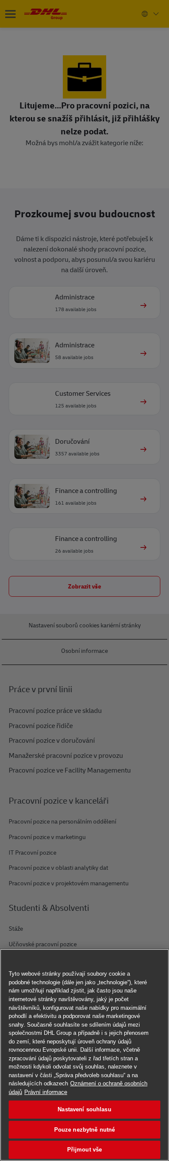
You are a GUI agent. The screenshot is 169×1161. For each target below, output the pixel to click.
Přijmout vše (84, 1149)
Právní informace (45, 1092)
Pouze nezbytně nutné (84, 1129)
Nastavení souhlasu (84, 1109)
